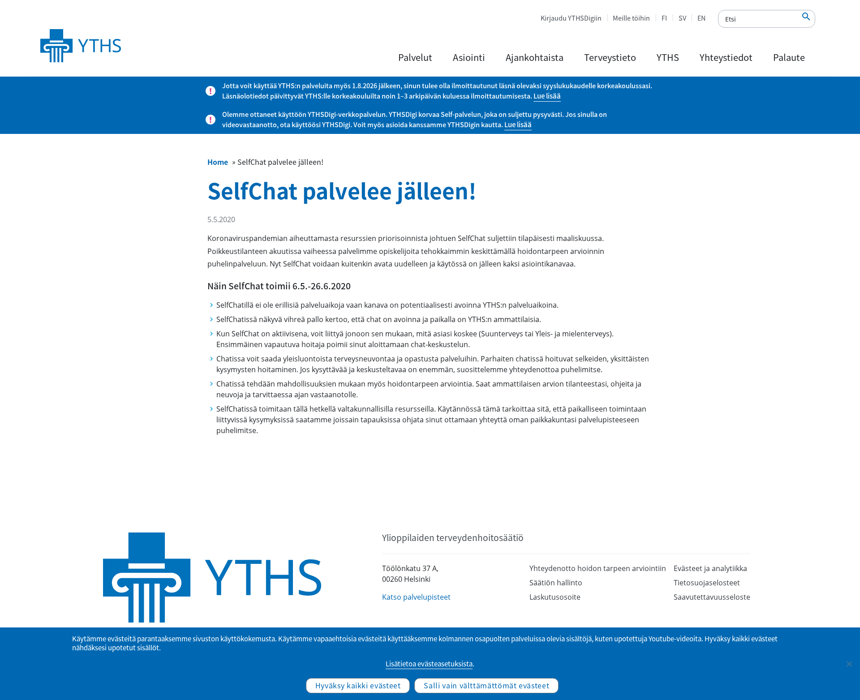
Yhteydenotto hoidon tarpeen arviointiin (597, 568)
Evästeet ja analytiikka (710, 568)
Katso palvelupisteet (416, 597)
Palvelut (415, 57)
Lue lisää (547, 96)
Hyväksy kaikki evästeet (358, 685)
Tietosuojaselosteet (707, 583)
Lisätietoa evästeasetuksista (429, 663)
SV (682, 18)
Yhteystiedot (726, 57)
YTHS (668, 57)
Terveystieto (610, 57)
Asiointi (469, 57)
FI (664, 18)
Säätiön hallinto (555, 583)
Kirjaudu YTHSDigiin (571, 18)
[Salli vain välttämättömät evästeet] (848, 663)
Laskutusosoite (554, 597)
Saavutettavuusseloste (712, 597)
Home (217, 161)
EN (701, 18)
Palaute (789, 57)
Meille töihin (631, 18)
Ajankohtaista (534, 57)
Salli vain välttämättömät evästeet (486, 685)
